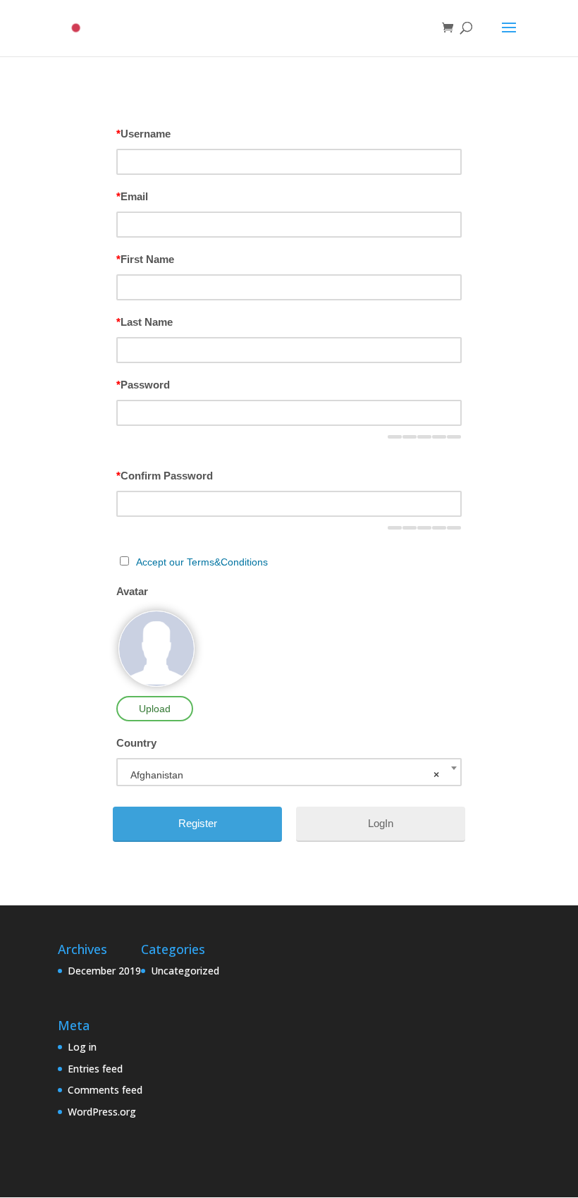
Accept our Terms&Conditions (202, 562)
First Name (145, 259)
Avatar (132, 591)
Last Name (144, 322)
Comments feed (105, 1089)
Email (132, 196)
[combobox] (289, 772)
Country (136, 743)
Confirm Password (164, 476)
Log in (82, 1046)
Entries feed (95, 1068)
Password (143, 385)
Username (143, 134)
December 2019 (104, 970)
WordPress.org (102, 1111)
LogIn (380, 823)
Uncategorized (185, 970)
